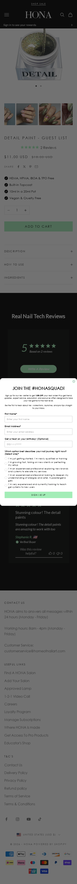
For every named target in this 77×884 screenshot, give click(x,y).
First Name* (11, 413)
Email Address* (13, 426)
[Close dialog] (74, 381)
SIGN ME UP (38, 495)
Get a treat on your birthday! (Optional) (27, 438)
